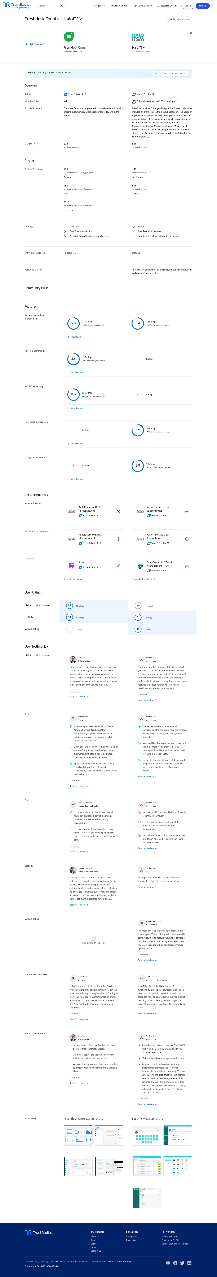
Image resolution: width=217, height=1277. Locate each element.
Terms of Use (31, 1262)
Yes (155, 73)
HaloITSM (138, 47)
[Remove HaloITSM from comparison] (191, 33)
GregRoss (81, 658)
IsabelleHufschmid (153, 921)
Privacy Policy (58, 1262)
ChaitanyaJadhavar (85, 868)
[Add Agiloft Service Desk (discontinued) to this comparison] (118, 511)
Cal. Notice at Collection (102, 1262)
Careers (94, 1244)
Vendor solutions (119, 6)
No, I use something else (174, 73)
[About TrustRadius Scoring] (66, 94)
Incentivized (75, 691)
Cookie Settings (124, 1262)
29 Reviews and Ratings (73, 51)
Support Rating (32, 629)
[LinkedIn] (189, 1263)
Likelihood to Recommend (37, 605)
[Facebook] (175, 1263)
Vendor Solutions (170, 1237)
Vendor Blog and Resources (175, 1244)
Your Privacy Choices (78, 1262)
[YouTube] (168, 1263)
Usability (29, 617)
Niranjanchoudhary (85, 803)
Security (44, 1262)
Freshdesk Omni (74, 47)
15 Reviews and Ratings (141, 51)
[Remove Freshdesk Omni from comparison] (122, 33)
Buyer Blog (131, 1240)
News (93, 1247)
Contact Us (96, 1251)
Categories (98, 6)
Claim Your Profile (170, 1240)
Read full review (77, 697)
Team (93, 1240)
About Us (95, 1237)
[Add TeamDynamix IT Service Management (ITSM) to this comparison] (187, 566)
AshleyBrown (151, 977)
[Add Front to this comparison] (118, 565)
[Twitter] (182, 1263)
